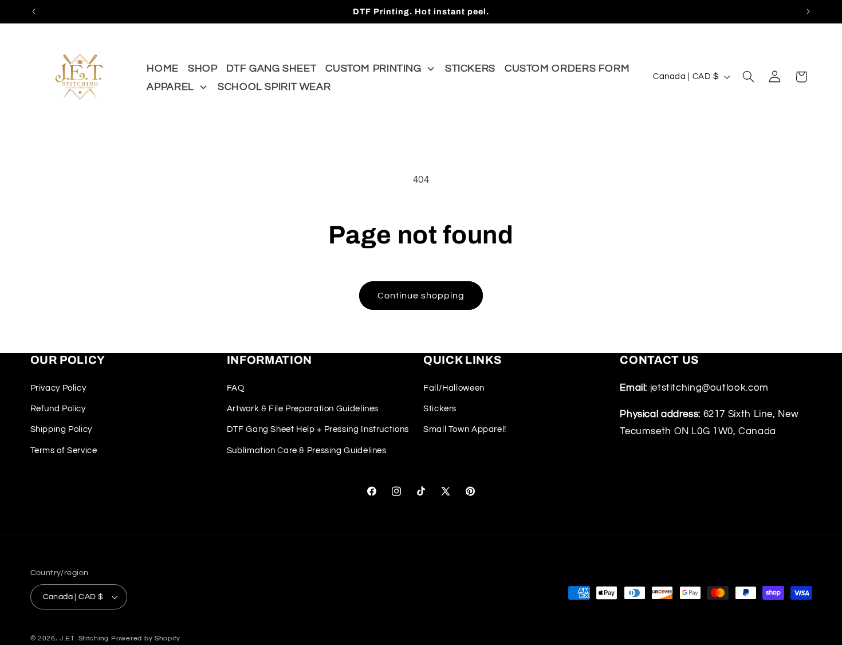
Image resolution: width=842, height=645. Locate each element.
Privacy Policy (58, 387)
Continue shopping (421, 295)
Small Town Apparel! (464, 429)
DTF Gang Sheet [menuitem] (271, 68)
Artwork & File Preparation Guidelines (303, 408)
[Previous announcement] (33, 11)
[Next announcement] (808, 11)
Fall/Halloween (454, 387)
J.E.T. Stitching (85, 638)
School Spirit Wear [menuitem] (274, 86)
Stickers (440, 408)
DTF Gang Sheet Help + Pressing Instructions (318, 429)
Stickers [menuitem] (470, 68)
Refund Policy (58, 408)
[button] (748, 77)
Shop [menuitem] (203, 68)
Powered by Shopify (145, 638)
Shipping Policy (61, 429)
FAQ (236, 387)
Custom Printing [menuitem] (373, 68)
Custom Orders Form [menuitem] (567, 68)
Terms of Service (63, 450)
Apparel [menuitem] (170, 86)
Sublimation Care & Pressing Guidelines (307, 450)
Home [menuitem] (163, 68)
